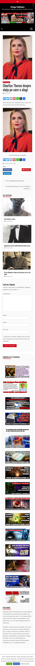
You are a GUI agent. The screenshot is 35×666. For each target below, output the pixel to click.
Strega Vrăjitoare (17, 6)
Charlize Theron (8, 163)
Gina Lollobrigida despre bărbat (15, 181)
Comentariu (6, 294)
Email (5, 322)
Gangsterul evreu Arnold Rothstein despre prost (17, 246)
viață (14, 163)
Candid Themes (20, 662)
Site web (5, 329)
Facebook (8, 169)
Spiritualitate (6, 82)
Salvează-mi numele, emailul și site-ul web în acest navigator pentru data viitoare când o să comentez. (16, 339)
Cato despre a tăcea (9, 219)
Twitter (17, 169)
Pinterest (27, 169)
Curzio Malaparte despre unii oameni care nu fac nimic (17, 273)
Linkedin (7, 173)
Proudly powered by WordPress (12, 660)
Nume (5, 315)
